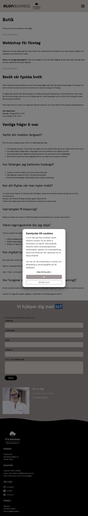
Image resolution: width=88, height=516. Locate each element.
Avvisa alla (44, 282)
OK (44, 277)
